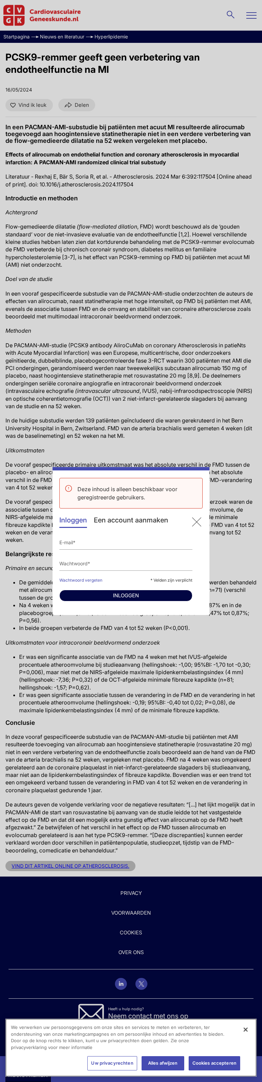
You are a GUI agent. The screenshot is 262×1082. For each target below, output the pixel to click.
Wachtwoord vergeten (80, 580)
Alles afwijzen (163, 1063)
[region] (131, 1048)
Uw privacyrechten (112, 1063)
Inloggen (73, 520)
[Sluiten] (245, 1029)
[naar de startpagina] (196, 522)
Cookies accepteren (214, 1063)
